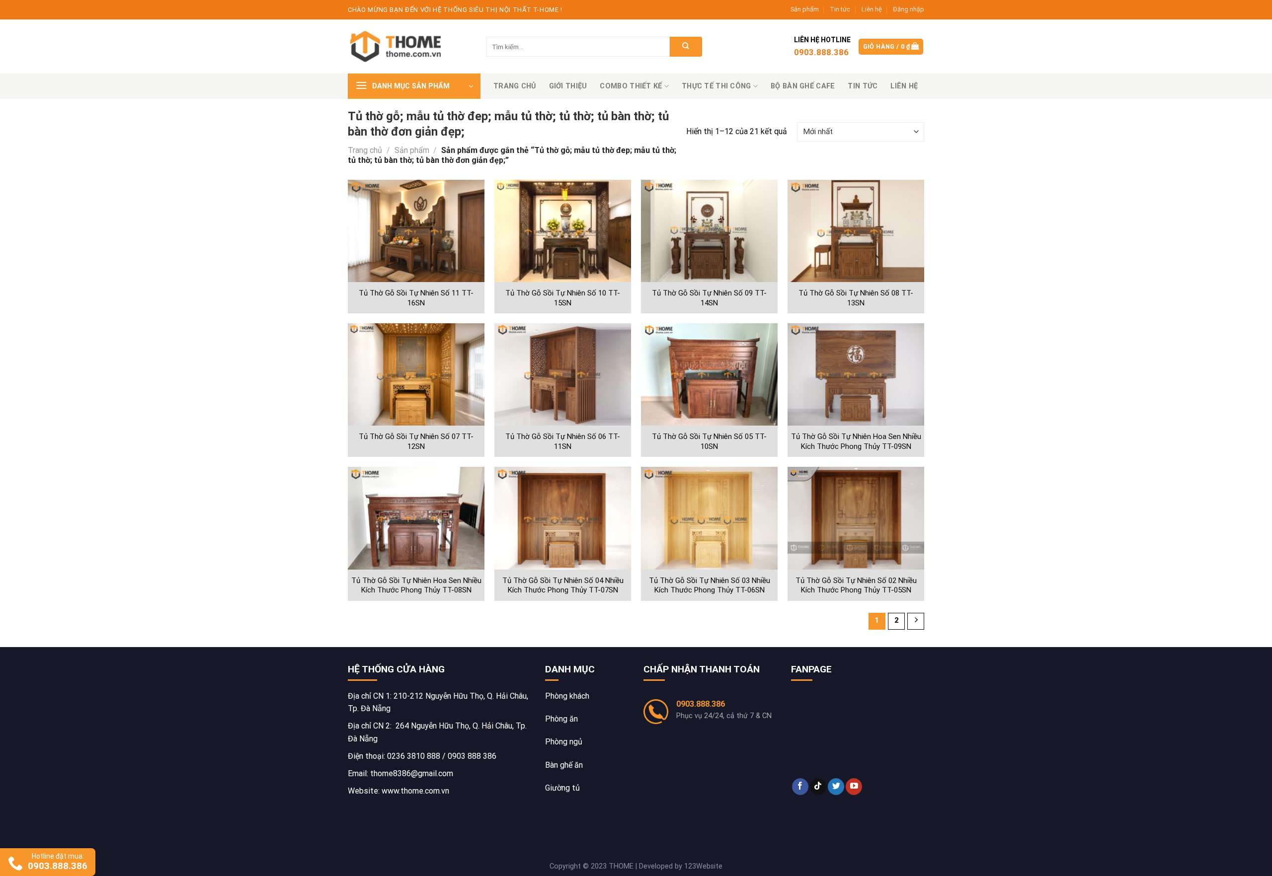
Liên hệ (872, 9)
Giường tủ (562, 788)
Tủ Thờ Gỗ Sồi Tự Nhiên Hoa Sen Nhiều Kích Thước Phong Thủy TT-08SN (416, 585)
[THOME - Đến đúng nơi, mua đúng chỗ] (397, 47)
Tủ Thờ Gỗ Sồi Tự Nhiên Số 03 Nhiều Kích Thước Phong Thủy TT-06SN (709, 585)
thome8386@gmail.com (411, 773)
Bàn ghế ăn (564, 765)
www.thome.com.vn (415, 791)
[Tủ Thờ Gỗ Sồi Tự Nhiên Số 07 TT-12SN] (416, 374)
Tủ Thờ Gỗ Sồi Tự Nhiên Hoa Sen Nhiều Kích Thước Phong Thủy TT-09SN (856, 441)
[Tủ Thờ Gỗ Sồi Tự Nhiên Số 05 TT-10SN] (709, 374)
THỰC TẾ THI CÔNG (716, 86)
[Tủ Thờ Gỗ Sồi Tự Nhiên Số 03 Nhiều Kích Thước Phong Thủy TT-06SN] (709, 518)
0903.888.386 (700, 704)
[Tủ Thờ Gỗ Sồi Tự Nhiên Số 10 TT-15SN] (562, 231)
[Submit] (686, 47)
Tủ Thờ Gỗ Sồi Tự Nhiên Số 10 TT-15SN (562, 298)
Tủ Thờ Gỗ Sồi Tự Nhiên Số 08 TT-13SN (855, 298)
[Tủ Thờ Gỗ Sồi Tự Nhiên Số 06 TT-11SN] (562, 374)
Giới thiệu (568, 86)
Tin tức (840, 9)
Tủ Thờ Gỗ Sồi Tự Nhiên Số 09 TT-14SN (709, 298)
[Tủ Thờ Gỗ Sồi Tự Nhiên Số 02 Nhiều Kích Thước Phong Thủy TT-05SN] (856, 518)
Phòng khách (567, 696)
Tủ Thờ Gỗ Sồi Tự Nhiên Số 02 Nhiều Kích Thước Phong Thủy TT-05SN (856, 585)
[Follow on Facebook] (800, 786)
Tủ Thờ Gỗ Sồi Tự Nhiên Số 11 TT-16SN (416, 298)
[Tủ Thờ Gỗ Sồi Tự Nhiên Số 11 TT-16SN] (416, 231)
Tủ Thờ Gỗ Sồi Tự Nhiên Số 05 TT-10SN (709, 441)
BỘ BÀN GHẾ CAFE (803, 86)
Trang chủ (514, 86)
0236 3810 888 (413, 756)
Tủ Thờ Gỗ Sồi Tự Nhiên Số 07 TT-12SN (416, 441)
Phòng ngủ (563, 741)
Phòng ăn (561, 719)
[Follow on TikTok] (818, 786)
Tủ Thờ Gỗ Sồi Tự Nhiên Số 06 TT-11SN (562, 441)
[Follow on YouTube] (854, 786)
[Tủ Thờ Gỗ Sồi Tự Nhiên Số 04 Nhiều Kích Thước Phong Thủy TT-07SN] (562, 518)
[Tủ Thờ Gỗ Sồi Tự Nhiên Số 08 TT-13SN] (856, 231)
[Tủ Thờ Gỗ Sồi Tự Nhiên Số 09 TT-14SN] (709, 231)
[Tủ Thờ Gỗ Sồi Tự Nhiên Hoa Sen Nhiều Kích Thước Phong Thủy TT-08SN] (416, 518)
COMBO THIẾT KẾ (631, 86)
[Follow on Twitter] (836, 786)
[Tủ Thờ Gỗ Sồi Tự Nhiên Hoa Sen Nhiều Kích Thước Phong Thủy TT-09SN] (856, 374)
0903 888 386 (472, 756)
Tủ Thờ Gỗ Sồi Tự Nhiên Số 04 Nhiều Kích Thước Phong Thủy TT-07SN (563, 585)
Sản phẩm (805, 9)
